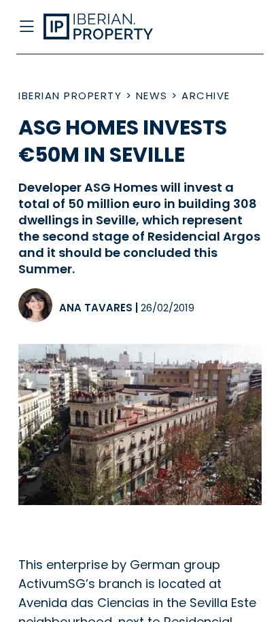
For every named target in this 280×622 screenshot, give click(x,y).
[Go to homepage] (112, 27)
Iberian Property (70, 95)
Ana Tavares (96, 307)
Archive (205, 95)
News (152, 95)
